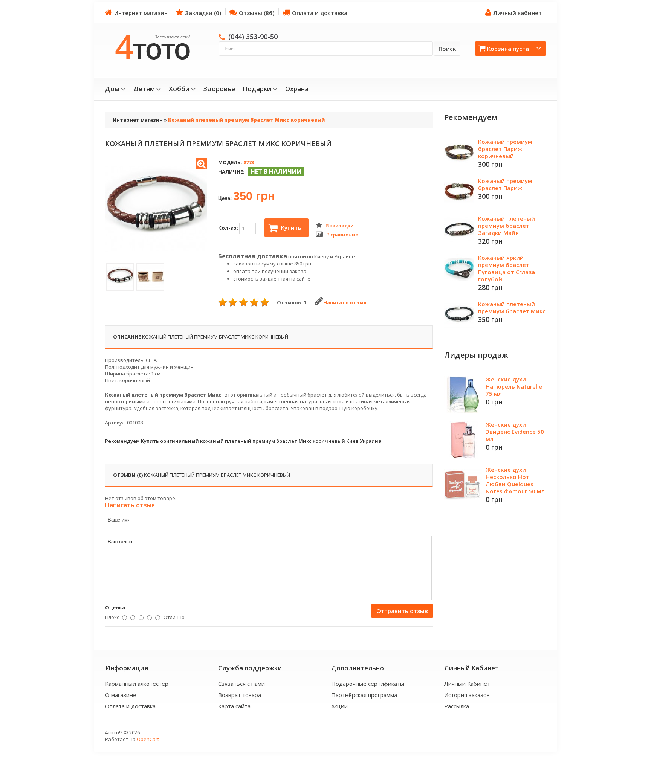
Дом (112, 89)
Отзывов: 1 (291, 302)
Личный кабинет (517, 13)
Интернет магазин (141, 13)
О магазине (120, 695)
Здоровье (219, 89)
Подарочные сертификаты (367, 683)
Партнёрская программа (364, 695)
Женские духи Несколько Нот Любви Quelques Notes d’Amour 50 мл (515, 480)
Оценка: (116, 607)
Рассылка (456, 706)
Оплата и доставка (319, 13)
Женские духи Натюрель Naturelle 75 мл (514, 386)
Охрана (297, 89)
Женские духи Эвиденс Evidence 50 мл (515, 431)
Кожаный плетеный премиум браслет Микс (512, 307)
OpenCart (148, 739)
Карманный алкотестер (136, 683)
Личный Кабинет (467, 683)
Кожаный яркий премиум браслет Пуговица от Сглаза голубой (506, 268)
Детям (144, 89)
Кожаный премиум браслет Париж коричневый (505, 149)
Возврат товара (239, 695)
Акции (339, 706)
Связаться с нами (241, 683)
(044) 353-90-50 (253, 36)
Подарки (257, 89)
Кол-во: (228, 227)
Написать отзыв (345, 302)
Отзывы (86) (256, 13)
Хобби (179, 89)
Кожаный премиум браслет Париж (505, 184)
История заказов (467, 695)
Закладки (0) (203, 13)
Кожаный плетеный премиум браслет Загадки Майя (506, 225)
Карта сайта (234, 706)
